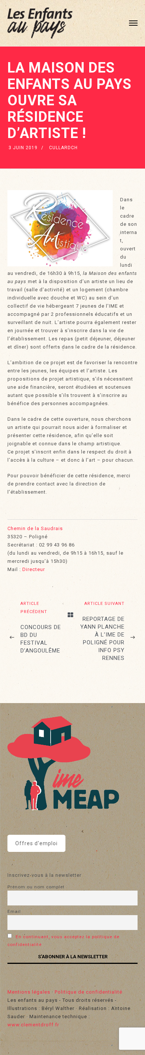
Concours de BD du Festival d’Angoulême (40, 639)
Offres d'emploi (36, 843)
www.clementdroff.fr (33, 1024)
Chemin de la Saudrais (35, 528)
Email (14, 911)
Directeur (33, 569)
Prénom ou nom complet (36, 886)
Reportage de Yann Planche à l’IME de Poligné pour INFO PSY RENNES (102, 638)
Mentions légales (28, 992)
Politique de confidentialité (88, 992)
